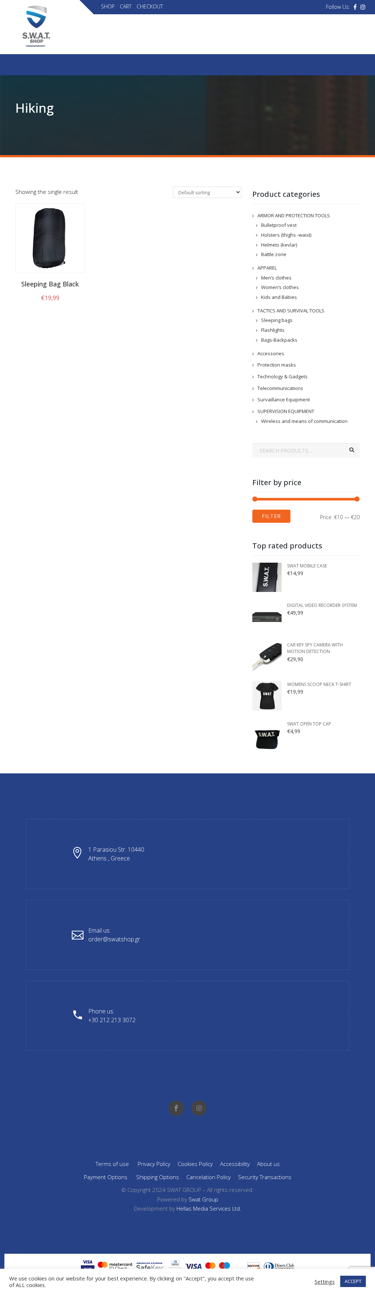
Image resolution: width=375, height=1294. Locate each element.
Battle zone (273, 254)
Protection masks (276, 364)
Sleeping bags (277, 320)
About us (268, 1163)
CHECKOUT (150, 6)
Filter (271, 516)
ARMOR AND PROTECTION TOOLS (293, 215)
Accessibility (235, 1163)
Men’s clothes (276, 277)
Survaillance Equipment (283, 399)
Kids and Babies (279, 297)
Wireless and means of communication (304, 421)
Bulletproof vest (279, 225)
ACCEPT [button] (353, 1281)
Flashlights (273, 330)
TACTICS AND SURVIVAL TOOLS (290, 310)
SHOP (108, 6)
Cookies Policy (195, 1163)
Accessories (270, 353)
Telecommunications (280, 388)
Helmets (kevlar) (279, 244)
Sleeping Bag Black (50, 284)
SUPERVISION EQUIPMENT (285, 411)
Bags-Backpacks (279, 340)
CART (125, 6)
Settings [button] (325, 1281)
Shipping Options (157, 1177)
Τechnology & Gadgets (282, 376)
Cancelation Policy (208, 1177)
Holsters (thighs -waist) (286, 235)
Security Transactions (265, 1177)
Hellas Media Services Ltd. (209, 1208)
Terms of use (112, 1163)
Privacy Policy (154, 1163)
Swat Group (203, 1199)
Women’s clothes (280, 287)
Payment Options (105, 1177)
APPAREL (267, 268)
